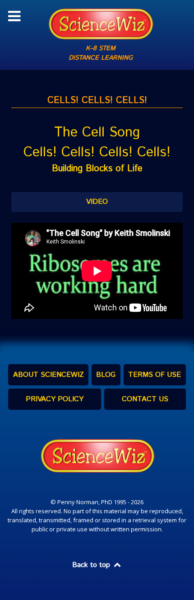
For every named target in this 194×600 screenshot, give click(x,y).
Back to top (92, 565)
